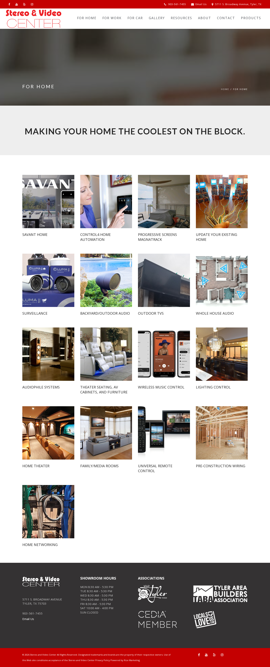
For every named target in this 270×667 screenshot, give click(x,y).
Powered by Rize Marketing (125, 660)
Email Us (201, 4)
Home (225, 89)
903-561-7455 (176, 4)
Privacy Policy (102, 660)
